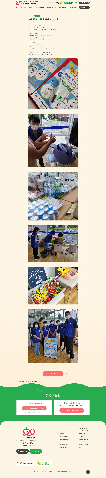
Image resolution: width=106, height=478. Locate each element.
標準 (55, 2)
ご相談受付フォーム (83, 439)
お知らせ (31, 7)
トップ (17, 381)
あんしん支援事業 (51, 7)
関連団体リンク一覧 (83, 431)
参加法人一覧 (82, 433)
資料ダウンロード (83, 428)
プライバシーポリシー (84, 444)
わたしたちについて (21, 7)
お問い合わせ (82, 442)
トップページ (63, 428)
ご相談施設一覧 (62, 7)
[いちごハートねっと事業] (27, 3)
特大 (75, 2)
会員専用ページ (84, 7)
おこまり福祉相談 (40, 7)
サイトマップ (82, 436)
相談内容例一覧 (72, 7)
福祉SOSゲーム (63, 447)
